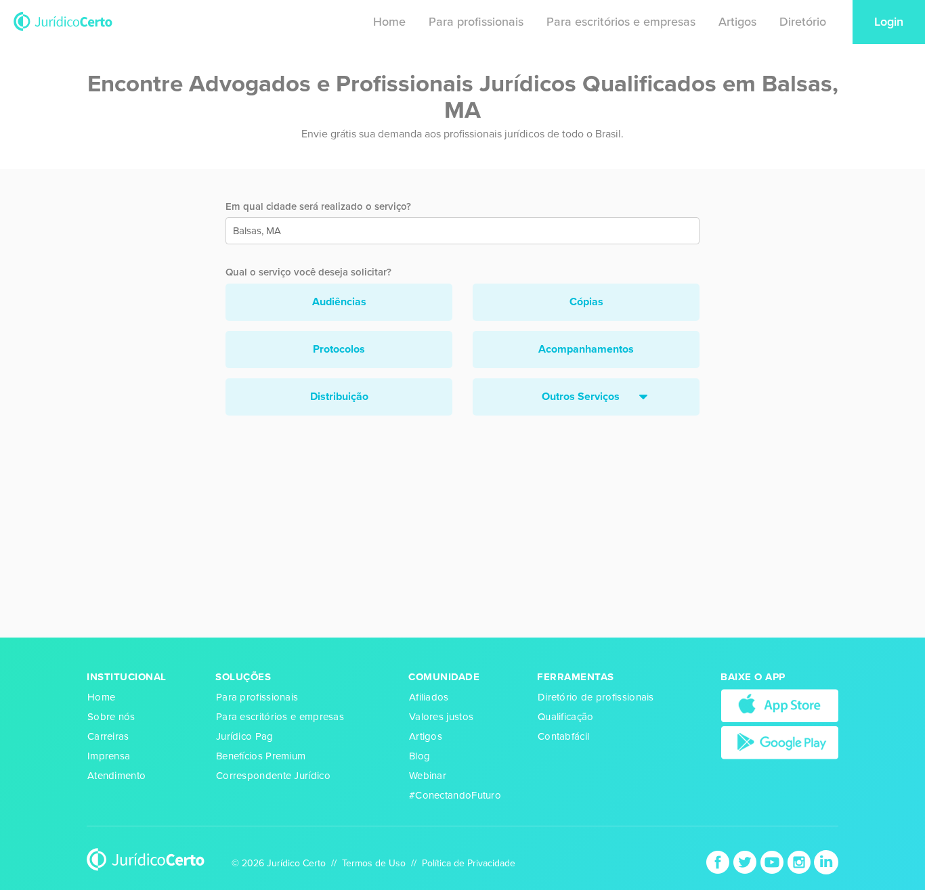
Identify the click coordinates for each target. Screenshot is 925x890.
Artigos (737, 21)
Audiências (339, 302)
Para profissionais (476, 21)
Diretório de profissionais (596, 697)
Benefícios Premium (260, 756)
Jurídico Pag (245, 736)
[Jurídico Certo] (63, 20)
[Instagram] (800, 862)
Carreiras (108, 736)
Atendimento (116, 776)
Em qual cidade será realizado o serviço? (318, 206)
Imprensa (108, 756)
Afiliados (429, 697)
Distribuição (339, 396)
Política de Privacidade (468, 863)
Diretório (802, 21)
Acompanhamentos (586, 349)
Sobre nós (111, 717)
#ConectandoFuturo (455, 795)
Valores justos (441, 717)
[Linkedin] (826, 862)
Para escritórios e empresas (620, 21)
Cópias (586, 302)
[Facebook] (719, 862)
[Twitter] (746, 862)
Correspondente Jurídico (273, 776)
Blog (419, 756)
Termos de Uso (374, 863)
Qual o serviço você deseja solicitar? (308, 272)
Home (389, 21)
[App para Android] (779, 742)
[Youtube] (773, 862)
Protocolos (339, 349)
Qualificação (566, 717)
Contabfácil (563, 736)
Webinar (427, 776)
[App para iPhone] (779, 705)
